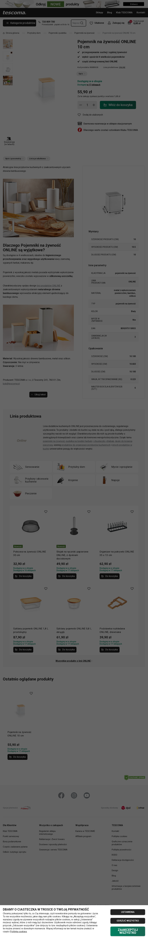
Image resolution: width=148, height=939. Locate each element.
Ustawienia (127, 912)
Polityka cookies (18, 931)
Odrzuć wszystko (128, 920)
